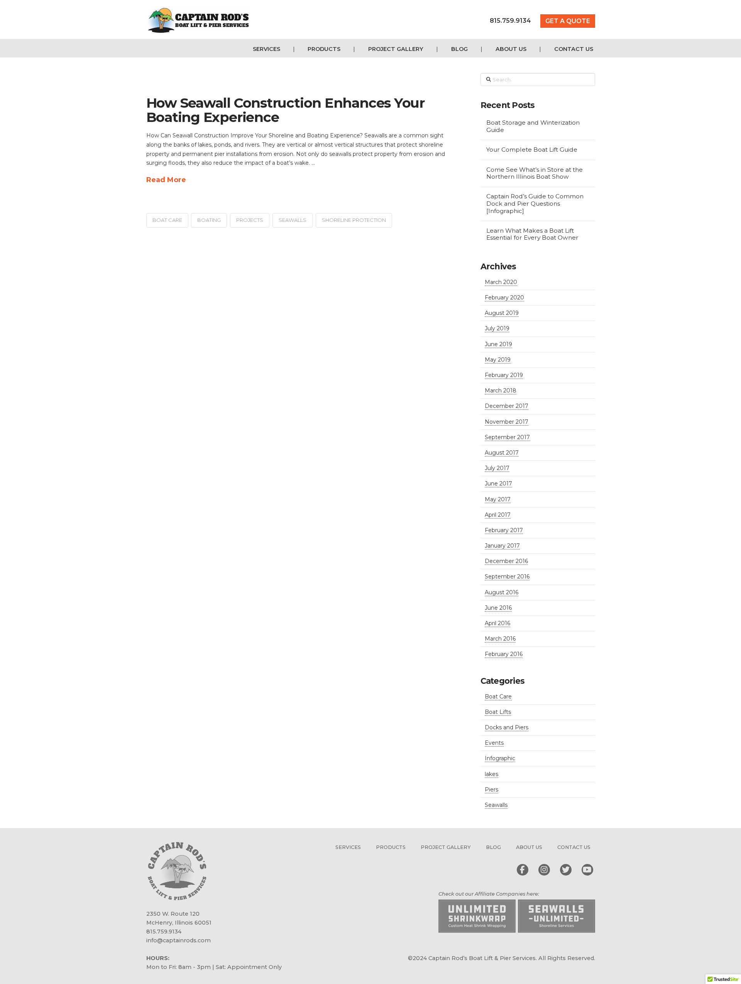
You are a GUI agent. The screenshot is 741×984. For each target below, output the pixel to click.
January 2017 (502, 545)
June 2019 (498, 344)
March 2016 (500, 638)
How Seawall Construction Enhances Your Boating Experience (285, 110)
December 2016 (506, 561)
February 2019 (504, 375)
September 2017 (507, 437)
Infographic (500, 758)
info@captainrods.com (178, 940)
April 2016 (497, 623)
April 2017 (498, 514)
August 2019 (502, 312)
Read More (166, 180)
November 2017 (506, 421)
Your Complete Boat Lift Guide (531, 149)
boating (209, 220)
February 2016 (504, 654)
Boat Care (498, 696)
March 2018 (500, 390)
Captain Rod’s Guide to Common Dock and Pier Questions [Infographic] (535, 203)
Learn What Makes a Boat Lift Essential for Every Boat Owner (532, 234)
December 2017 (506, 405)
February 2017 (504, 530)
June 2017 (498, 483)
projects (249, 220)
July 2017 (497, 468)
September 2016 (507, 576)
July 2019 (497, 328)
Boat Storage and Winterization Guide (533, 126)
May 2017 (498, 499)
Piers (491, 789)
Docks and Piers (506, 727)
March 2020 (501, 282)
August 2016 (501, 592)
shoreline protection (354, 220)
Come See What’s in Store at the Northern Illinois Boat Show (534, 173)
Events (494, 742)
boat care (167, 220)
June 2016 (498, 607)
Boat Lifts (498, 711)
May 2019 (498, 359)
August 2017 (502, 452)
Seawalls (292, 220)
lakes (491, 774)
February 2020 (504, 297)
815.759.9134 (510, 20)
